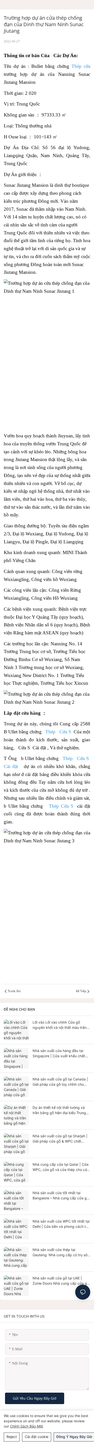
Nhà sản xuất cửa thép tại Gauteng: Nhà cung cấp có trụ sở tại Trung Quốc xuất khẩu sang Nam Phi (60, 1252)
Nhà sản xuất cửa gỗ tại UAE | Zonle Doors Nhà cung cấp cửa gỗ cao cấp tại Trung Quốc (61, 1281)
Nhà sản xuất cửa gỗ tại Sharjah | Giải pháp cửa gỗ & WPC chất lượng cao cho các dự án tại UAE (60, 1139)
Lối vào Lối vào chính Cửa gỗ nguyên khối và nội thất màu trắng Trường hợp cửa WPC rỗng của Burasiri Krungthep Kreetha (61, 1025)
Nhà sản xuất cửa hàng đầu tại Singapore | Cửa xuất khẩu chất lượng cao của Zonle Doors (59, 1054)
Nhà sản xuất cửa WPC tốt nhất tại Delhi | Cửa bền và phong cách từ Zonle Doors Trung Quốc (61, 1224)
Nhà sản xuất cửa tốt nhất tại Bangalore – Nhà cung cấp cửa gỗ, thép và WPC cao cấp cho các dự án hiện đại (61, 1196)
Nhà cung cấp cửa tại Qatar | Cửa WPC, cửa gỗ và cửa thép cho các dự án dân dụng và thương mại (61, 1167)
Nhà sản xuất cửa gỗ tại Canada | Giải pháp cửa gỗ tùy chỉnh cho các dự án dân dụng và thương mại (60, 1082)
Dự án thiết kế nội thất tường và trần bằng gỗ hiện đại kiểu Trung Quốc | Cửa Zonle (59, 1110)
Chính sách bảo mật (26, 1426)
